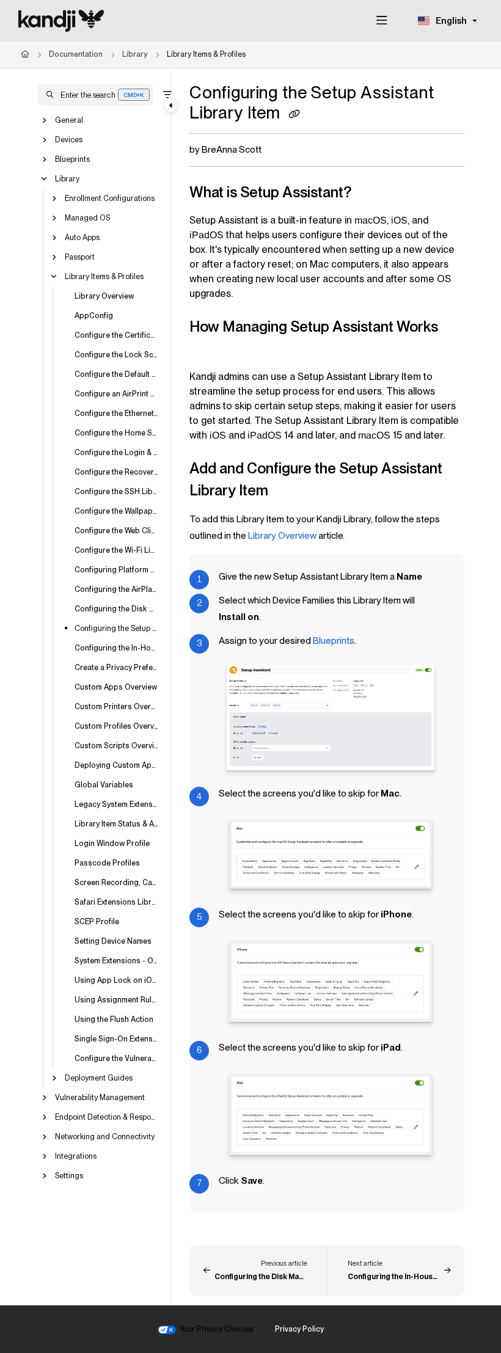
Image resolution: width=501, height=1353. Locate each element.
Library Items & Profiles (206, 54)
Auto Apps (82, 236)
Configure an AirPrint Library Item (117, 393)
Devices (68, 139)
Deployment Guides (99, 1077)
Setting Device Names (113, 940)
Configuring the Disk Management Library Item (117, 608)
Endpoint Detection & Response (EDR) (107, 1116)
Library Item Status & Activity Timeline (117, 823)
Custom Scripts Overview (117, 744)
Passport (80, 256)
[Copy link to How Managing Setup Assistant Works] (208, 350)
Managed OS (87, 217)
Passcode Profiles (107, 862)
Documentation (76, 54)
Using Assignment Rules (117, 999)
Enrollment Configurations (110, 197)
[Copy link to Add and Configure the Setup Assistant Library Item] (287, 491)
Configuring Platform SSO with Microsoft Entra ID (117, 569)
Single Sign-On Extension (117, 1038)
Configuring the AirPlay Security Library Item (117, 588)
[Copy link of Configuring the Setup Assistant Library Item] (294, 114)
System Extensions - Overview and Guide (117, 960)
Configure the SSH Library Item (117, 490)
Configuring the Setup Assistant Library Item (117, 627)
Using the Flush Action (114, 1018)
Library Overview (104, 295)
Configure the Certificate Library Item (117, 334)
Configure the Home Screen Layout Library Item (117, 432)
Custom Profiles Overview (117, 725)
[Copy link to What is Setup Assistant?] (371, 193)
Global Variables (104, 784)
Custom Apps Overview (116, 686)
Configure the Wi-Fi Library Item (117, 549)
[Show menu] (382, 21)
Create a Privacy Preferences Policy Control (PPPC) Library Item (117, 666)
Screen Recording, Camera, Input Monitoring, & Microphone (117, 881)
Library (134, 54)
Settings (69, 1175)
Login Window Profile (112, 842)
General (69, 119)
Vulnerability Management (100, 1096)
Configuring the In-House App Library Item (117, 647)
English (450, 21)
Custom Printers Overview (117, 705)
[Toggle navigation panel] (171, 105)
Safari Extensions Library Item (117, 901)
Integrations (76, 1155)
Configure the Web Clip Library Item (117, 529)
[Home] (61, 21)
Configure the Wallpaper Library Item (117, 510)
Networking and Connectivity (105, 1135)
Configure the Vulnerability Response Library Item (117, 1057)
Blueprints (72, 158)
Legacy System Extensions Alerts (117, 803)
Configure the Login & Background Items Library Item (117, 451)
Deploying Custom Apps (117, 764)
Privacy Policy (299, 1328)
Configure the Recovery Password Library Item (117, 471)
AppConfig (94, 314)
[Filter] (167, 94)
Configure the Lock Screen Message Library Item (117, 354)
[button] (95, 95)
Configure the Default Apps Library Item (117, 373)
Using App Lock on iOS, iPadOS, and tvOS (117, 979)
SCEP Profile (97, 920)
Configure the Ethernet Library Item (117, 412)
